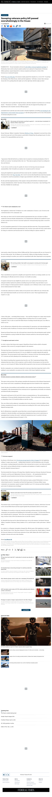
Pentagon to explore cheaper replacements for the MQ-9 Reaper (16, 600)
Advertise (29, 780)
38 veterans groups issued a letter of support (28, 460)
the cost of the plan (10, 77)
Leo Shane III (5, 23)
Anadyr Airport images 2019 (7, 716)
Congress (5, 15)
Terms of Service (6, 782)
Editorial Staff (29, 785)
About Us (41, 780)
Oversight (46, 1)
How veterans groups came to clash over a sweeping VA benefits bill (17, 578)
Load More (26, 610)
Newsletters (17, 780)
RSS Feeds (17, 783)
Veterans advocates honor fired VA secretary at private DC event (26, 492)
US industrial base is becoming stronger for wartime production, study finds (16, 568)
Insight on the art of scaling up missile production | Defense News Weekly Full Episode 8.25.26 (27, 656)
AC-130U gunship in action (7, 723)
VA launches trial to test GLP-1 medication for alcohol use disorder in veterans (17, 557)
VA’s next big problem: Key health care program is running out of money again (29, 263)
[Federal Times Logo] (16, 1)
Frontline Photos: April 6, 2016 (8, 720)
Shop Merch (17, 782)
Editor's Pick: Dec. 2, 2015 (7, 726)
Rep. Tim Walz (16, 175)
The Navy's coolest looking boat (8, 713)
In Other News (5, 554)
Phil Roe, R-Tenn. (29, 133)
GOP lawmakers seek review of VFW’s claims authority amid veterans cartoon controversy (17, 589)
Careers (40, 782)
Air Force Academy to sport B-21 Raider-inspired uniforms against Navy (16, 646)
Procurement (33, 1)
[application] (26, 631)
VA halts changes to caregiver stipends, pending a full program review (18, 376)
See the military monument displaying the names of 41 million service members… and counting (27, 650)
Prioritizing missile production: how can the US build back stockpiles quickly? (24, 662)
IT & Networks (40, 1)
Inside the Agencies (25, 1)
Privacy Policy (5, 780)
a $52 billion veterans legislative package (35, 67)
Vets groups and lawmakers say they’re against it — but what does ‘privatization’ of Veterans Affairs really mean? (30, 121)
